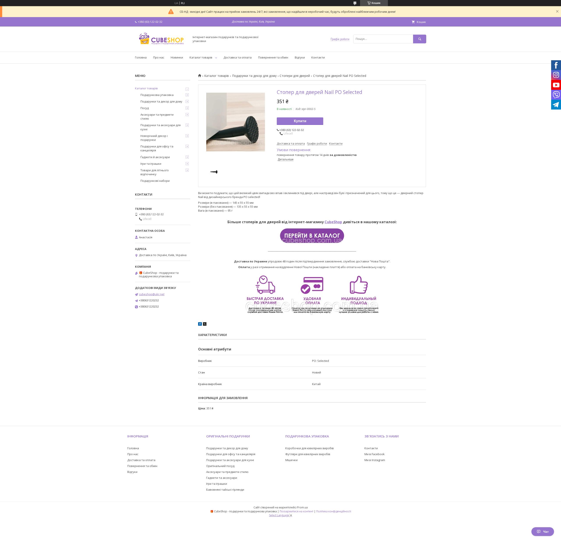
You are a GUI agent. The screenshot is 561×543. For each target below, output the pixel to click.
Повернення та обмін (273, 57)
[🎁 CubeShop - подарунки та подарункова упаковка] (161, 46)
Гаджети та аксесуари (221, 478)
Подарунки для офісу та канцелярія (156, 148)
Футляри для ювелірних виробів (307, 454)
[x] (204, 325)
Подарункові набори (155, 181)
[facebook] (200, 325)
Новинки (177, 57)
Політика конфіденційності (333, 511)
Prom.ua (302, 507)
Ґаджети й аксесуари (155, 157)
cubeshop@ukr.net (151, 294)
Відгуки (300, 57)
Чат (546, 531)
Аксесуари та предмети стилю (157, 116)
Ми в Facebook (374, 454)
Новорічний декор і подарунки (154, 138)
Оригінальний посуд (220, 466)
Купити (300, 121)
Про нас (158, 57)
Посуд (144, 108)
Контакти (318, 57)
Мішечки (291, 460)
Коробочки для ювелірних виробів (309, 448)
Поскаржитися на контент (296, 511)
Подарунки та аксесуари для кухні (160, 127)
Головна (141, 57)
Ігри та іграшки (150, 164)
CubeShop (333, 221)
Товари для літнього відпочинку (154, 172)
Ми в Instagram (374, 460)
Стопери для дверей (295, 76)
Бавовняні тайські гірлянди (225, 490)
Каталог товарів (201, 57)
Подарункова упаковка (157, 95)
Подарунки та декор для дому (254, 76)
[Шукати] (419, 39)
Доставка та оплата (238, 57)
